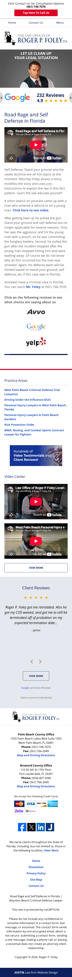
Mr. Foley (33, 287)
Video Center (14, 476)
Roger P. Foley (48, 957)
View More (36, 567)
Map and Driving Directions (36, 755)
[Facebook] (22, 827)
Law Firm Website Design (36, 972)
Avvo (38, 687)
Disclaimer (36, 867)
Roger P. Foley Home (36, 38)
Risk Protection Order (19, 425)
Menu (60, 22)
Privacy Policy (36, 873)
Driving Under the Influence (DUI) (27, 400)
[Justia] (50, 827)
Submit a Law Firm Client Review (36, 697)
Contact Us (36, 22)
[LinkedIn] (41, 827)
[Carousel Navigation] (36, 661)
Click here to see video (30, 210)
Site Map (36, 879)
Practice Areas (15, 380)
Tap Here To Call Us (36, 13)
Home (12, 22)
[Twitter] (31, 827)
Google (25, 687)
